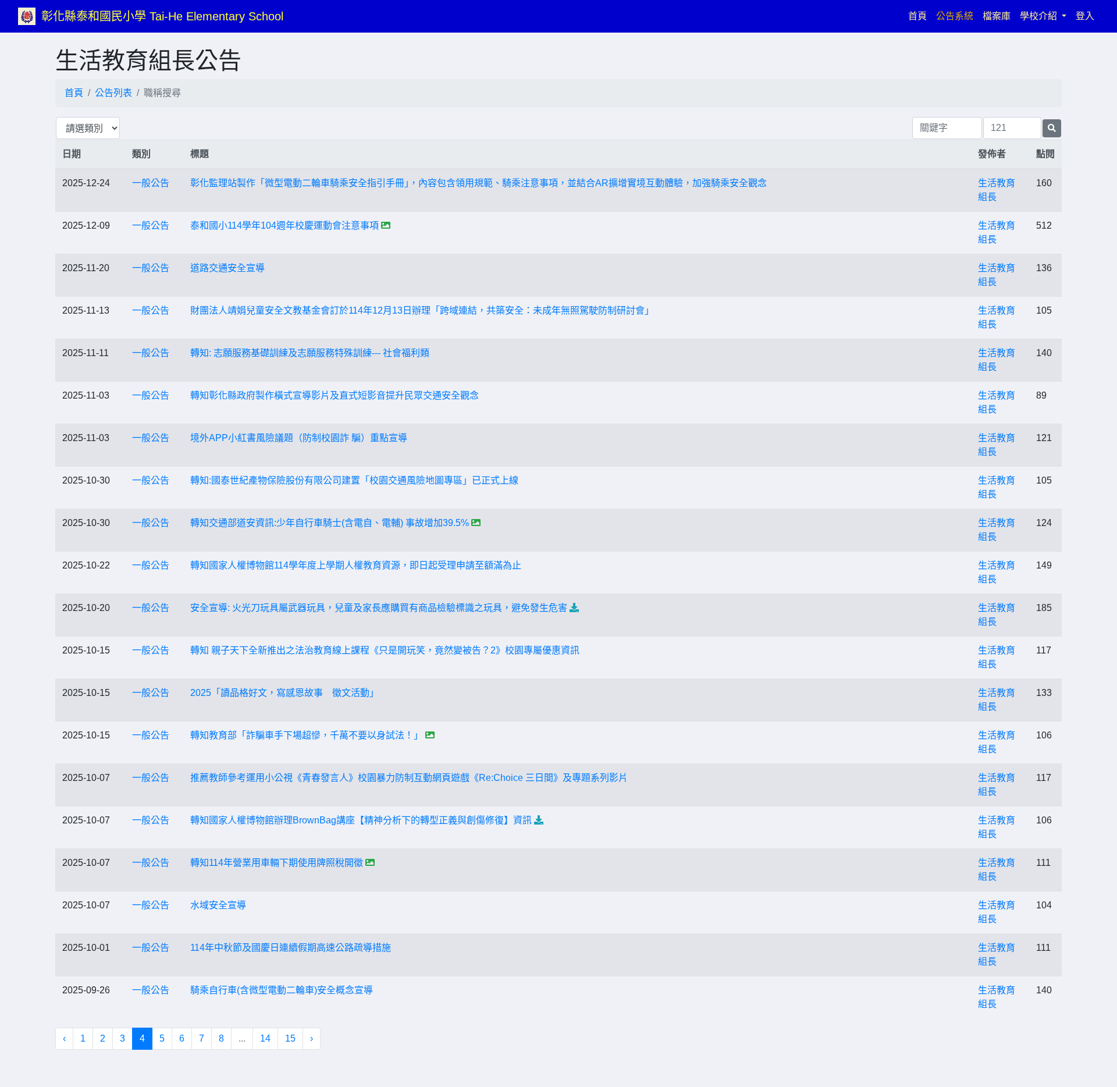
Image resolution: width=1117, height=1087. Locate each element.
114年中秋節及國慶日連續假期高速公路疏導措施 (290, 948)
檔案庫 (997, 16)
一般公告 (150, 183)
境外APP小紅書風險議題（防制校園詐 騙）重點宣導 (298, 438)
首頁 (919, 15)
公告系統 (954, 16)
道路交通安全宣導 (227, 268)
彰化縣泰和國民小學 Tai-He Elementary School (162, 16)
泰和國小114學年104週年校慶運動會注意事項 (284, 225)
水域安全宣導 (218, 905)
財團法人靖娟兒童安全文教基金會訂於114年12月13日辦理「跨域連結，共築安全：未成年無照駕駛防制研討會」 (422, 310)
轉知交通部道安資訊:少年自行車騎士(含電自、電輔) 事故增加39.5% (329, 523)
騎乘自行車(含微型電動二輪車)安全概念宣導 (281, 990)
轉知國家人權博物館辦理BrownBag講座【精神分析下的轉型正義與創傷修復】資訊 (361, 820)
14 (265, 1038)
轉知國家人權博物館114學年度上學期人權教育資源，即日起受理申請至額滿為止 (355, 565)
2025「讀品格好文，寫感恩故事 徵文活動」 (284, 693)
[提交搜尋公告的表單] (1052, 128)
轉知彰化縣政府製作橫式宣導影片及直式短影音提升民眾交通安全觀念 (334, 395)
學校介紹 (1039, 16)
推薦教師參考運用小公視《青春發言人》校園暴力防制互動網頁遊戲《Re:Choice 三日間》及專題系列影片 (409, 778)
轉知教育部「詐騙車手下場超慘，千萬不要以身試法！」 (306, 735)
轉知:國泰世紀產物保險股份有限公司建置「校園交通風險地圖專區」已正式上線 (354, 480)
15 (290, 1038)
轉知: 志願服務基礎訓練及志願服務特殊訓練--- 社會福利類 (309, 353)
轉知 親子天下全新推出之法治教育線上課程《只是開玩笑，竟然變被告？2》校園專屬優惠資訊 (384, 650)
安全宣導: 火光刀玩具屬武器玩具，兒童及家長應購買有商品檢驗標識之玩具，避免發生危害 (378, 608)
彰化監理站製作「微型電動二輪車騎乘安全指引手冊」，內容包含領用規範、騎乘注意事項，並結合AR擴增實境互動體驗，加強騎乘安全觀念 (478, 183)
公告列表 (113, 93)
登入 (1085, 16)
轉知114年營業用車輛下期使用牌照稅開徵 (276, 863)
